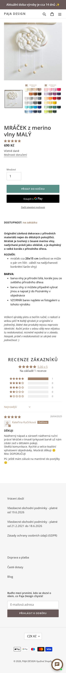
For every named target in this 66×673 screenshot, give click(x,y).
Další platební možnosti (33, 207)
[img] (12, 417)
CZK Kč (31, 636)
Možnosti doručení (15, 154)
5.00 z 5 (43, 367)
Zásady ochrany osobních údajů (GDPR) (32, 535)
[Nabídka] (60, 14)
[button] (14, 99)
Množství (11, 169)
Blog (10, 576)
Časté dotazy (15, 567)
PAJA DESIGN (15, 14)
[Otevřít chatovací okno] (57, 664)
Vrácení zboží (15, 498)
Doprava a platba (18, 557)
